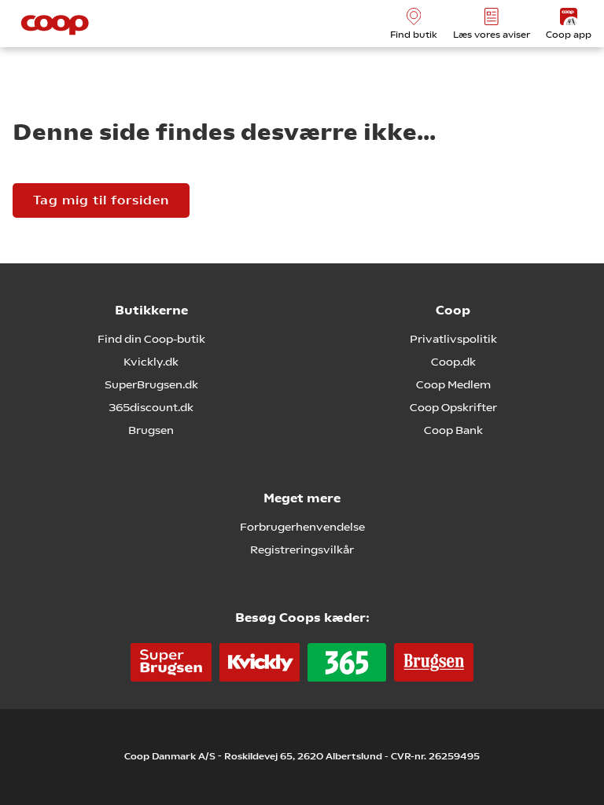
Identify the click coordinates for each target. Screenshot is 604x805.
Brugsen (151, 430)
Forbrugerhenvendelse (302, 526)
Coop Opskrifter (453, 407)
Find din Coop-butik (151, 339)
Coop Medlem (453, 384)
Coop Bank (453, 430)
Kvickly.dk (151, 361)
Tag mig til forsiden (101, 200)
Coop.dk (453, 361)
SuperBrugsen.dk (151, 384)
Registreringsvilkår (302, 549)
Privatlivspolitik (453, 339)
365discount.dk (151, 407)
